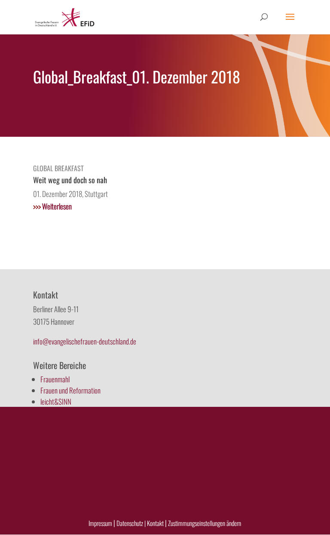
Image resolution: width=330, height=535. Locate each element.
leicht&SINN (55, 401)
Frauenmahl (55, 379)
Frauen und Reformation (70, 390)
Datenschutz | (131, 523)
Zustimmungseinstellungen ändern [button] (204, 523)
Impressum (100, 523)
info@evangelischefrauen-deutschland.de (84, 341)
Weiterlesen (52, 206)
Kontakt (156, 523)
